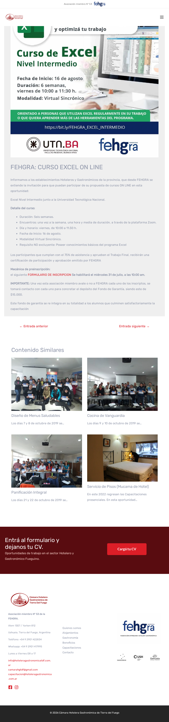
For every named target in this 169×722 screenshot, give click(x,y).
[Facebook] (10, 687)
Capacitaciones (71, 647)
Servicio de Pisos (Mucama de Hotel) (118, 486)
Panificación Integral (29, 492)
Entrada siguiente (134, 326)
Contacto (68, 652)
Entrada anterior (33, 326)
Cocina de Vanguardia (106, 415)
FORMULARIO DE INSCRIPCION (50, 275)
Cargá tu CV (126, 549)
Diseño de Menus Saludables (35, 415)
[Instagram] (16, 687)
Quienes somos (71, 628)
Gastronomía (70, 637)
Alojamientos (70, 632)
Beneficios (68, 642)
